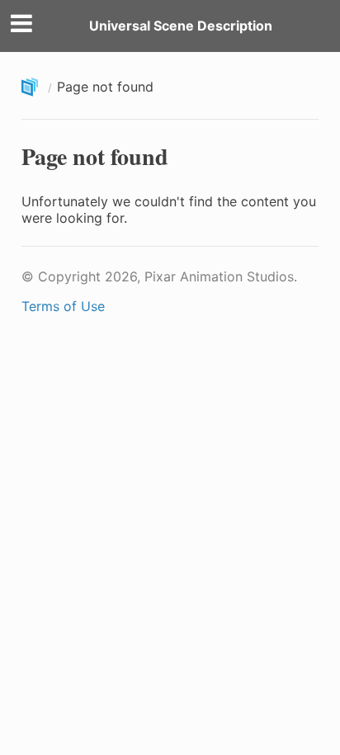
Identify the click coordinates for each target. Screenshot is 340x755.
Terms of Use (63, 306)
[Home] (31, 88)
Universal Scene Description (180, 25)
